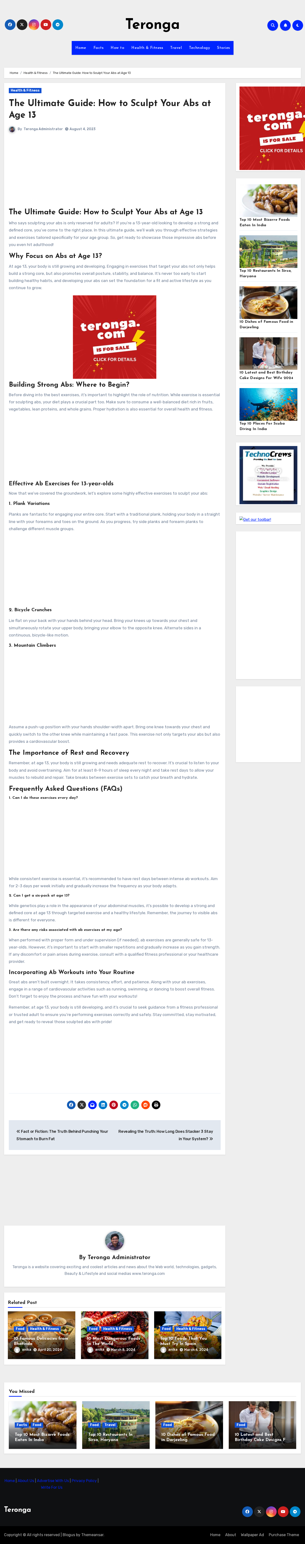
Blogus (69, 1535)
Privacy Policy (85, 1480)
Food (20, 1329)
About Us (26, 1480)
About (230, 1535)
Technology (199, 48)
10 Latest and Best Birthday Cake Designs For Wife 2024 (262, 1440)
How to (117, 48)
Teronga (152, 25)
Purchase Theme (284, 1535)
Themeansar (92, 1535)
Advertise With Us (53, 1480)
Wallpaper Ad (252, 1535)
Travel (176, 48)
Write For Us (51, 1487)
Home (80, 48)
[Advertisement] (115, 173)
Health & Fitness (147, 48)
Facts (98, 48)
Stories (223, 48)
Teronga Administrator (43, 129)
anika (26, 1350)
